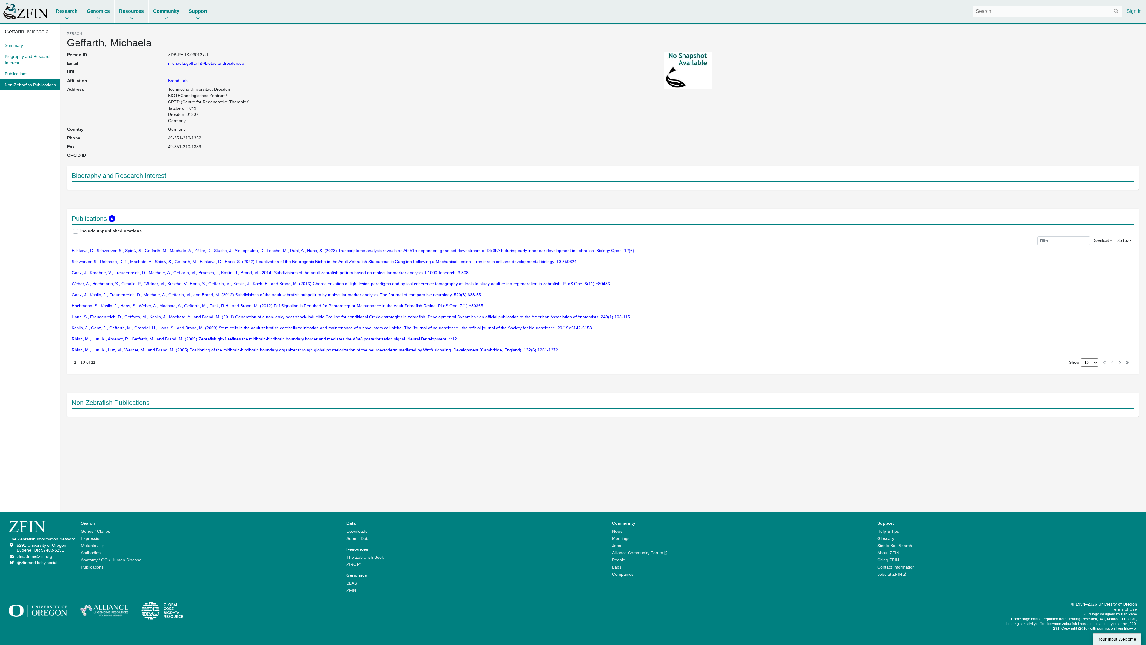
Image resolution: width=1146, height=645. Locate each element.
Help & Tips (888, 531)
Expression (91, 538)
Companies (623, 574)
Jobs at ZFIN (889, 574)
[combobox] (1047, 11)
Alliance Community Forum (637, 552)
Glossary (885, 538)
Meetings (620, 538)
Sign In (1134, 11)
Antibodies (91, 552)
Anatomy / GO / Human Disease (111, 560)
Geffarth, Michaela (27, 32)
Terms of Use (1124, 609)
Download (1101, 241)
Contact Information (896, 567)
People (618, 560)
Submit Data (358, 538)
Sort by (1123, 241)
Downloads (356, 531)
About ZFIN (888, 552)
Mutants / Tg (93, 545)
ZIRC (351, 564)
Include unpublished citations (111, 230)
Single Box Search (894, 545)
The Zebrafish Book (365, 557)
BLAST (353, 583)
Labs (616, 567)
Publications (92, 567)
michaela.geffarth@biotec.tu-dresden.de (206, 63)
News (617, 531)
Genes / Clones (95, 531)
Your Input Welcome (1117, 639)
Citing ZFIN (888, 560)
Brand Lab (178, 80)
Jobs (616, 545)
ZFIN (351, 590)
